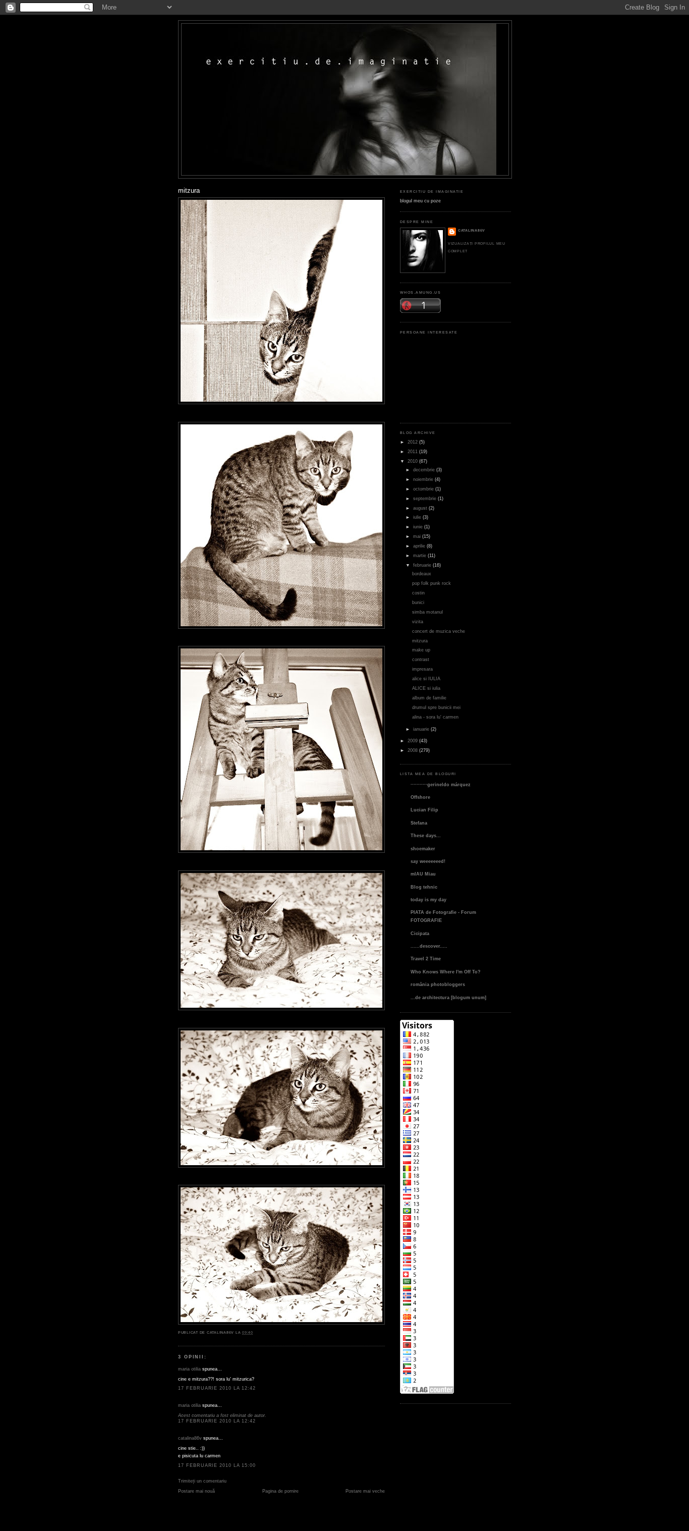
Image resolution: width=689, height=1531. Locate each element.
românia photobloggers (438, 984)
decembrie (424, 469)
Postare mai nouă (196, 1491)
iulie (417, 517)
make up (421, 649)
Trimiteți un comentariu (202, 1481)
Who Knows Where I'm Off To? (446, 971)
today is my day (428, 899)
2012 (413, 442)
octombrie (423, 488)
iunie (418, 526)
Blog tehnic (424, 887)
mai (417, 536)
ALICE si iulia (426, 688)
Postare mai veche (365, 1491)
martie (419, 555)
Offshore (420, 797)
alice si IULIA (426, 678)
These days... (426, 835)
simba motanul (427, 612)
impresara (422, 669)
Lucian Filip (424, 809)
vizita (417, 621)
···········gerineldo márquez (441, 784)
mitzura (189, 190)
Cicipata (420, 933)
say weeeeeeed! (428, 861)
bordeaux (421, 573)
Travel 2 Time (426, 958)
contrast (420, 659)
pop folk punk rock (431, 583)
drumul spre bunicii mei (436, 707)
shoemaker (423, 848)
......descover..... (429, 946)
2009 (413, 740)
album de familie (429, 697)
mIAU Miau (423, 874)
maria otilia (189, 1369)
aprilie (419, 546)
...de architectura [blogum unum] (448, 997)
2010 (413, 461)
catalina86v (190, 1438)
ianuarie (421, 729)
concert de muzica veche (438, 631)
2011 (413, 451)
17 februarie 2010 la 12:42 (217, 1388)
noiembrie (423, 479)
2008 (413, 750)
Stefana (419, 823)
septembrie (424, 498)
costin (418, 592)
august (420, 508)
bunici (418, 602)
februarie (422, 565)
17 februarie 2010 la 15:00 (217, 1465)
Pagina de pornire (280, 1491)
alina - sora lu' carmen (435, 717)
